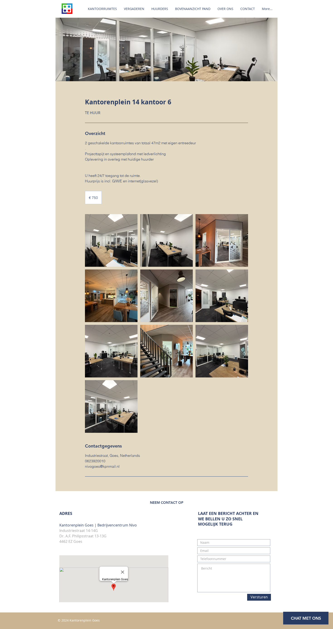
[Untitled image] (111, 240)
